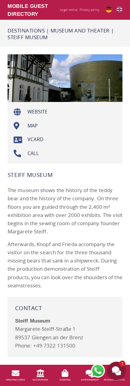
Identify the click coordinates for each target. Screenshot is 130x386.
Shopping (65, 379)
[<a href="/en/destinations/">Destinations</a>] (40, 373)
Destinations (26, 30)
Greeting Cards (15, 379)
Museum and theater (80, 30)
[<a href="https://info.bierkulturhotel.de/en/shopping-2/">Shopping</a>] (65, 373)
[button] (116, 371)
